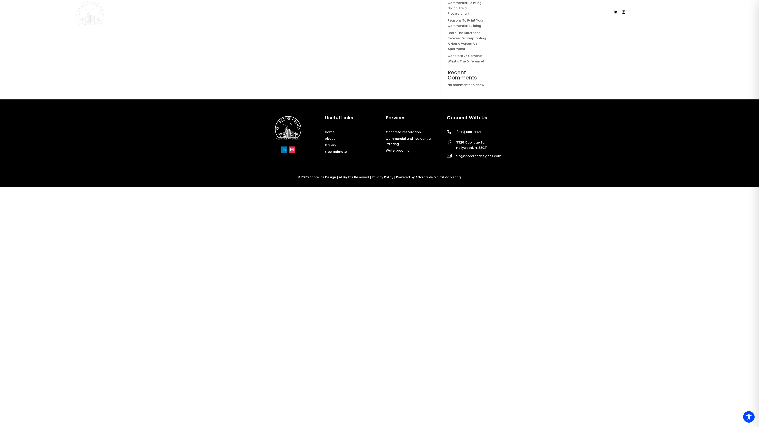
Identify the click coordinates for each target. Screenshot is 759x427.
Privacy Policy (382, 177)
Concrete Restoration (403, 132)
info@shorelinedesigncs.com (478, 156)
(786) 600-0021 (468, 132)
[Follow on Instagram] (623, 12)
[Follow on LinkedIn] (616, 12)
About (419, 13)
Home (405, 13)
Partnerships (459, 13)
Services (434, 13)
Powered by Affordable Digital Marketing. (429, 177)
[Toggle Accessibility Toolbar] (749, 417)
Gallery (480, 13)
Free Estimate (513, 13)
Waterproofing (398, 150)
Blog (494, 13)
